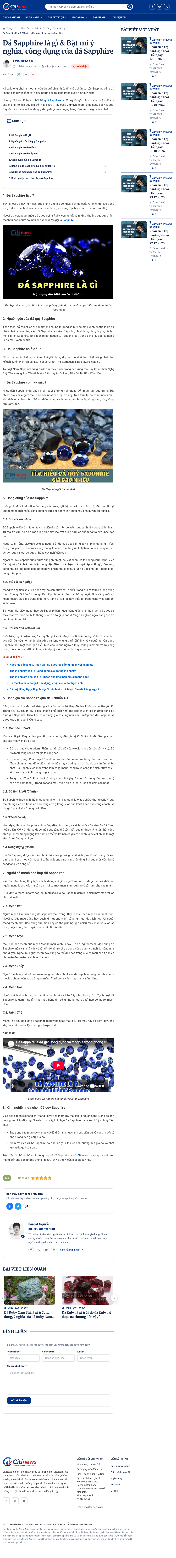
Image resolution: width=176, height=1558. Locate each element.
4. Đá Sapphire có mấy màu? (24, 153)
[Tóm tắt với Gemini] (26, 74)
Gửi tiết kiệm (56, 17)
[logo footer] (36, 1461)
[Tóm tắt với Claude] (33, 74)
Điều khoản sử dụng (120, 1466)
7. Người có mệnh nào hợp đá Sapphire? (30, 172)
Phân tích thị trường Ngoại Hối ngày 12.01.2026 (159, 53)
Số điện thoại (48, 1351)
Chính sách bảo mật (120, 1472)
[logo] (16, 7)
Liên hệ (114, 1490)
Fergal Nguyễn (21, 60)
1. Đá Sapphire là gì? (20, 135)
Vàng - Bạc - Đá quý (18, 1308)
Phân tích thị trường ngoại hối (161, 41)
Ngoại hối (78, 17)
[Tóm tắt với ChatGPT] (18, 74)
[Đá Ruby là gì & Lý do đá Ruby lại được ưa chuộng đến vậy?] (87, 1290)
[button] (114, 1298)
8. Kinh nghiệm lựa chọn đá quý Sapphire (31, 178)
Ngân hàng (32, 17)
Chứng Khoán (11, 17)
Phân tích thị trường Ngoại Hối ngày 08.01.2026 (159, 99)
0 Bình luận (81, 66)
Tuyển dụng (116, 1478)
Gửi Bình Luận (19, 1400)
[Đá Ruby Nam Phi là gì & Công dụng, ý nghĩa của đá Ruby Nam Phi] (29, 1290)
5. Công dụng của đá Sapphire (25, 159)
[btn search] (129, 6)
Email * (80, 1351)
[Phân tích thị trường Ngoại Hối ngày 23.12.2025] (134, 183)
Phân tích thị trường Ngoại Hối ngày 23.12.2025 (159, 191)
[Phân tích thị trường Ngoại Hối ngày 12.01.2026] (134, 45)
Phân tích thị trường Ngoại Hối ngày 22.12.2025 (159, 237)
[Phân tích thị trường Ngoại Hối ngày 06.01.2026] (134, 137)
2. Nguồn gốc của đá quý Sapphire (27, 141)
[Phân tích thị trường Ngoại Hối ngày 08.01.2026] (134, 91)
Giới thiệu (115, 1484)
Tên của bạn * (13, 1351)
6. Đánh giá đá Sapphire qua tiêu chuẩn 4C (32, 166)
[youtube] (159, 6)
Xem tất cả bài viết (70, 1249)
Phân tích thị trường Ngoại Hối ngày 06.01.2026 (159, 145)
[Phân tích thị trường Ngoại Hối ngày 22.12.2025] (134, 229)
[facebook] (152, 6)
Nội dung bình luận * (17, 1366)
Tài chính (99, 17)
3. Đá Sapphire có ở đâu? (22, 147)
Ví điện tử (119, 17)
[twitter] (166, 6)
